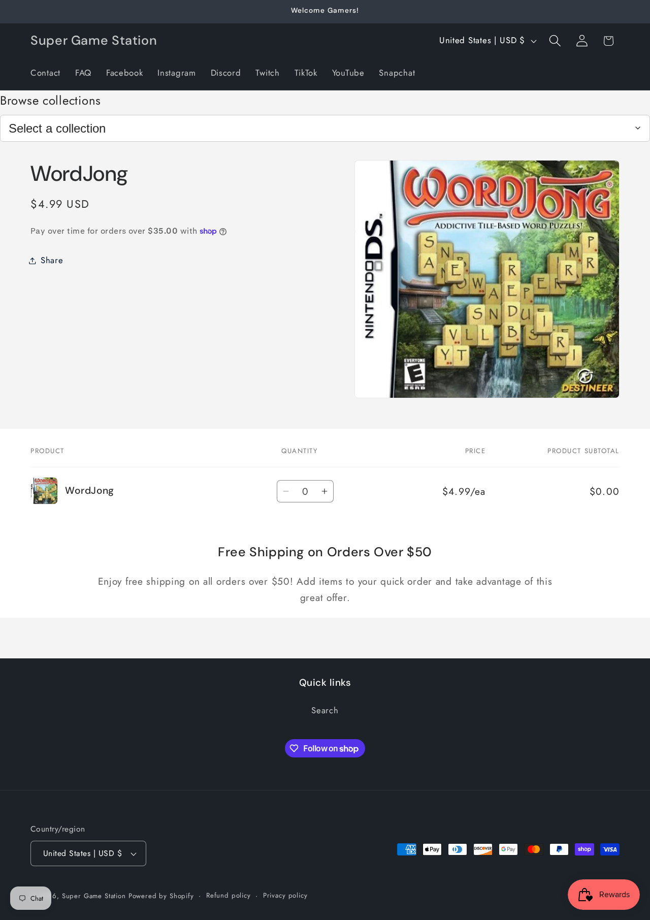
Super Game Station (94, 896)
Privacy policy (285, 895)
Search (324, 710)
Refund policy (228, 895)
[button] (554, 40)
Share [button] (52, 260)
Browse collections (50, 100)
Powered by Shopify (161, 896)
